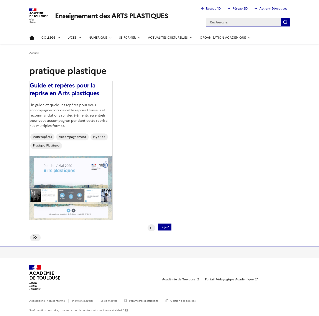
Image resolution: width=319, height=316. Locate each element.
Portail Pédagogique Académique (229, 279)
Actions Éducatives (273, 8)
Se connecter (108, 301)
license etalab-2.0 (113, 310)
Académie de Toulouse (178, 279)
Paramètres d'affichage (143, 301)
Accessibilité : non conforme (47, 301)
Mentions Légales (82, 301)
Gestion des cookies (183, 301)
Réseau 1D (213, 8)
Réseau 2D (240, 8)
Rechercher (285, 22)
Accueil (32, 38)
